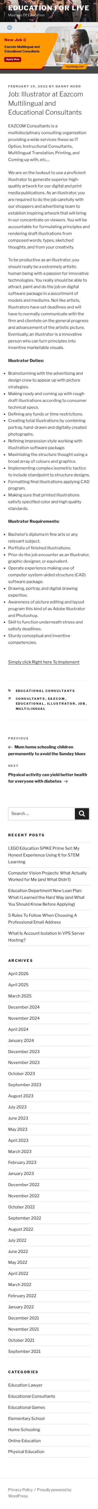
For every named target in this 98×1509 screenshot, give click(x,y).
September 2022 (24, 1218)
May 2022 (17, 1262)
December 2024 (24, 1007)
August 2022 (20, 1229)
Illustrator (61, 703)
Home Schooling (24, 1429)
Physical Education (26, 1451)
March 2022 (19, 1284)
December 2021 (23, 1318)
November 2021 (23, 1329)
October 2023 (21, 1073)
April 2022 (18, 1273)
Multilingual (31, 709)
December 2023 (24, 1051)
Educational (30, 703)
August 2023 (20, 1096)
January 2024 (21, 1040)
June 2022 (18, 1251)
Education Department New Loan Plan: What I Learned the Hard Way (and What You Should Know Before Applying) (46, 897)
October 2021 (21, 1340)
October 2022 (21, 1207)
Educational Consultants (45, 691)
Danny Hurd (68, 86)
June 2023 (18, 1118)
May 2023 (17, 1129)
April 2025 (18, 984)
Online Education (24, 1440)
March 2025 (20, 996)
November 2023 (24, 1062)
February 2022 (22, 1295)
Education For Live (49, 8)
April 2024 (18, 1029)
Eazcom (56, 699)
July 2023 (17, 1107)
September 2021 (24, 1351)
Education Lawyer (25, 1385)
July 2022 (17, 1240)
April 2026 (18, 973)
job (82, 703)
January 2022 (21, 1307)
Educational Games (26, 1407)
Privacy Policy (20, 1489)
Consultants (30, 699)
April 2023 (18, 1140)
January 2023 (21, 1173)
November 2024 (24, 1018)
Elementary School (26, 1418)
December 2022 (23, 1184)
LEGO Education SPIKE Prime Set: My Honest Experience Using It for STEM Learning (43, 855)
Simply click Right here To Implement (43, 662)
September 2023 (24, 1084)
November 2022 (23, 1195)
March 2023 (20, 1151)
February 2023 (22, 1162)
